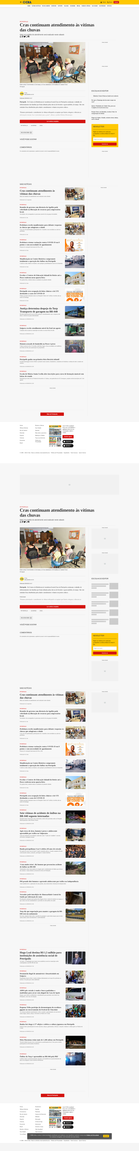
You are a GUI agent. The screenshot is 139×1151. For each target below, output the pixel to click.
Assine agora (68, 436)
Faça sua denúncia (40, 437)
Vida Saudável (39, 1129)
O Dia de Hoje (38, 1121)
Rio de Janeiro (23, 430)
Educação (37, 1119)
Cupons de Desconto (40, 1114)
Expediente (66, 452)
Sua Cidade (38, 428)
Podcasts (37, 1111)
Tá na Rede (23, 1134)
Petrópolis (24, 21)
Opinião (37, 1109)
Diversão (22, 433)
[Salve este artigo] (27, 37)
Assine (116, 2)
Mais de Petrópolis (52, 414)
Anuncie (48, 452)
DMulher (37, 1116)
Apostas (37, 430)
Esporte (22, 435)
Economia (22, 440)
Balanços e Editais (40, 435)
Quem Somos (82, 452)
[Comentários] (28, 37)
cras (41, 125)
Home (21, 425)
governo (34, 125)
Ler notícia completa (52, 121)
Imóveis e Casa (39, 1126)
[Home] (27, 3)
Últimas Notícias (24, 428)
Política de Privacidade (38, 441)
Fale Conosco (74, 452)
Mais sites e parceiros (40, 433)
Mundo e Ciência (39, 425)
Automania (38, 1124)
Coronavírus (23, 1111)
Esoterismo (102, 6)
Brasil (21, 443)
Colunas (22, 437)
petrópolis (24, 125)
